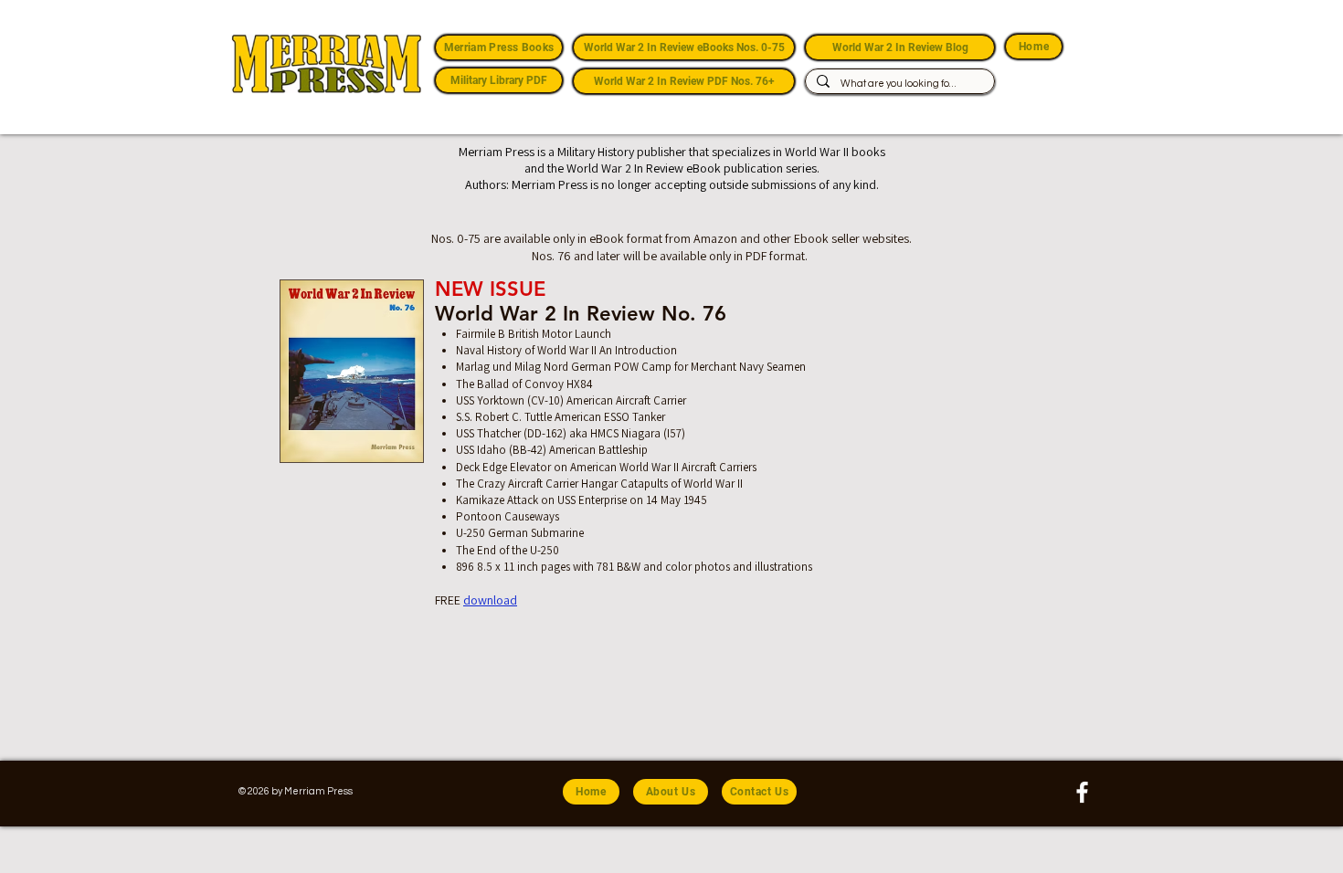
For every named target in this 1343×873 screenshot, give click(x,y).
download (490, 600)
